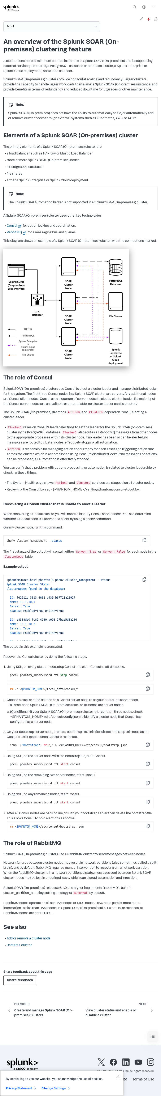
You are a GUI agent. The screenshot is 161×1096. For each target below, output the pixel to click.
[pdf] (156, 19)
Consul (12, 226)
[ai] (149, 19)
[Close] (118, 1076)
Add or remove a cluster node (29, 938)
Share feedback (20, 980)
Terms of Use (143, 1080)
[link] (142, 19)
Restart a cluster (19, 945)
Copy (147, 541)
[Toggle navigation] (153, 1036)
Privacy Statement (19, 1088)
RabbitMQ (14, 232)
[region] (61, 1083)
